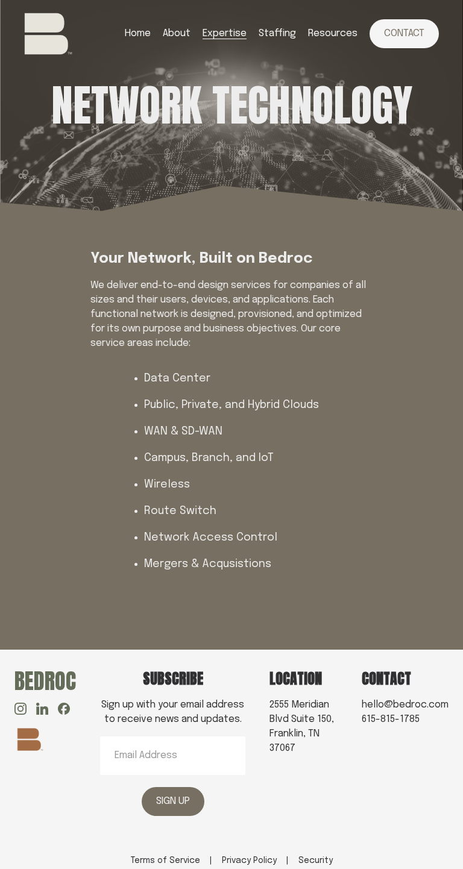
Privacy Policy (249, 860)
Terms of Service (165, 860)
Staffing (277, 33)
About (177, 33)
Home (138, 33)
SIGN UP (173, 801)
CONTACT (404, 33)
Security (315, 860)
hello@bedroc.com (405, 705)
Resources (332, 33)
